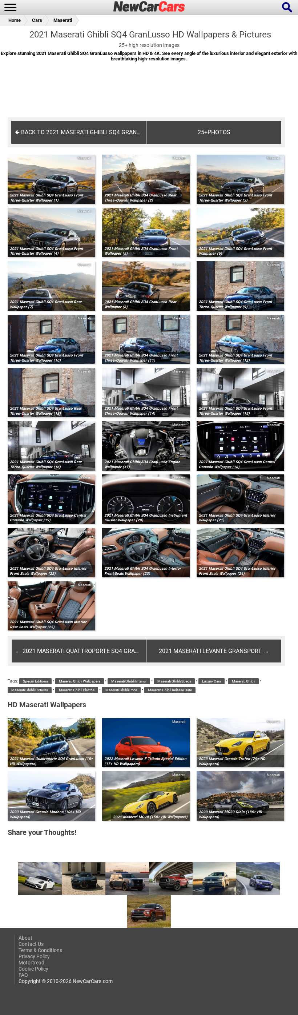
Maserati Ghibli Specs (174, 681)
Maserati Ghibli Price (121, 690)
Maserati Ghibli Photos (76, 690)
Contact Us (31, 944)
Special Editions (35, 681)
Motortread (31, 963)
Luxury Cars (211, 681)
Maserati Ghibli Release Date (170, 690)
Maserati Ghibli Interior (128, 681)
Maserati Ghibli (243, 681)
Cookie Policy (33, 969)
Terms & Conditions (40, 950)
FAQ (23, 975)
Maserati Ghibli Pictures (29, 690)
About (25, 938)
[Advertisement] (149, 94)
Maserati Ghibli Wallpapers (79, 681)
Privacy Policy (34, 957)
